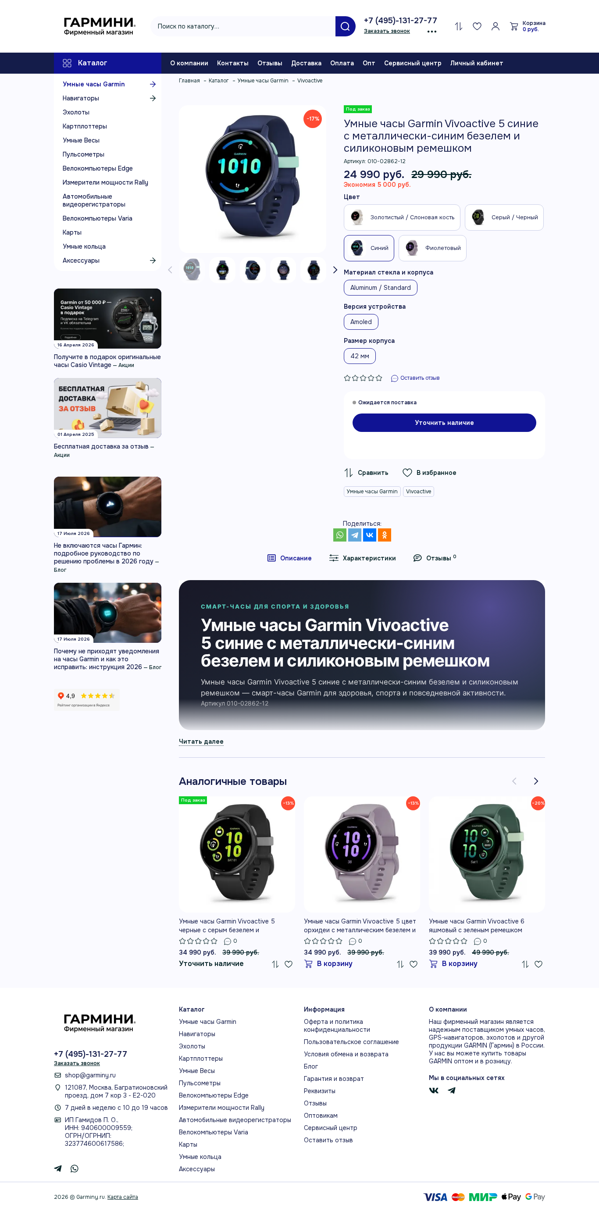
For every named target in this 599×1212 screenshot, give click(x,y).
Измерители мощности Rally (105, 182)
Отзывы (269, 63)
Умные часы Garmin (94, 84)
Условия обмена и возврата (346, 1054)
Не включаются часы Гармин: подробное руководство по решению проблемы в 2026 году (103, 553)
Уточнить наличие (444, 423)
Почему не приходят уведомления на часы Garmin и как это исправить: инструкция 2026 (106, 659)
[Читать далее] (201, 741)
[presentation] (170, 270)
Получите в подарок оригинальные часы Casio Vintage (107, 361)
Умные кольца (84, 246)
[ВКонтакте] (369, 535)
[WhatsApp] (339, 535)
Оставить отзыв (328, 1140)
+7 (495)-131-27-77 (400, 20)
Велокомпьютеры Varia (97, 218)
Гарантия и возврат (334, 1079)
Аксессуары (81, 260)
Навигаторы (81, 98)
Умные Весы (81, 140)
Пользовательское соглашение (351, 1042)
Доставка (306, 63)
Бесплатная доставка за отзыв (101, 446)
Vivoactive (418, 491)
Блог (60, 570)
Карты (72, 232)
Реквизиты (319, 1091)
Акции (126, 365)
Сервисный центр (413, 63)
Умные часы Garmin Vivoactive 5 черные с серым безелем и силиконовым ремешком (227, 925)
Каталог (92, 63)
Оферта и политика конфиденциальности (337, 1026)
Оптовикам (321, 1115)
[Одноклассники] (384, 535)
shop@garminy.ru (90, 1075)
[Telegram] (354, 535)
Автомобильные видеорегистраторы (94, 200)
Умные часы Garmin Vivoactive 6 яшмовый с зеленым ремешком (476, 925)
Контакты (233, 63)
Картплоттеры (85, 126)
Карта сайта (122, 1197)
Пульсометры (83, 154)
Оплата (342, 63)
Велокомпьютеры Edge (98, 168)
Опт (369, 63)
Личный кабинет (476, 63)
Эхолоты (76, 112)
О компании (189, 63)
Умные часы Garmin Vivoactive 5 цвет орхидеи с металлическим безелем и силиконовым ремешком (360, 925)
